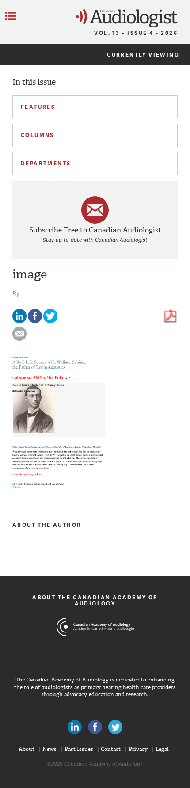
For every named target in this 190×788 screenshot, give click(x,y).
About (26, 749)
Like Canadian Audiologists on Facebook (95, 727)
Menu (10, 16)
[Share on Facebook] (35, 321)
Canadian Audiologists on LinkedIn (75, 727)
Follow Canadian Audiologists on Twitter (115, 727)
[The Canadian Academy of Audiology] (95, 643)
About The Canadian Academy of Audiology (95, 600)
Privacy (138, 749)
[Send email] (19, 339)
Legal (162, 749)
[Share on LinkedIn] (19, 321)
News (49, 749)
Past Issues (79, 749)
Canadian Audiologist (127, 18)
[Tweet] (50, 321)
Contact (111, 749)
